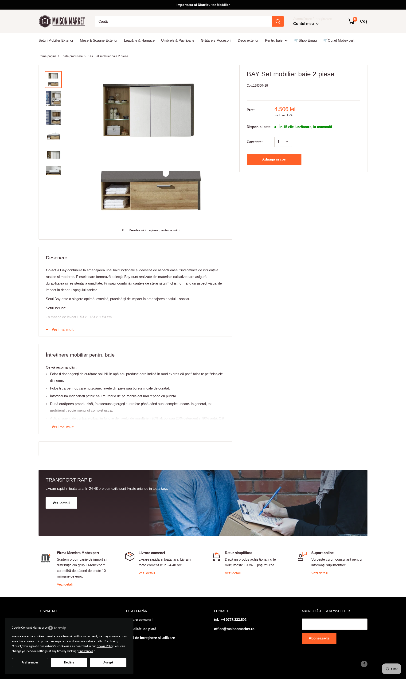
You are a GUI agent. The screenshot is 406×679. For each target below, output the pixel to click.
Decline (69, 662)
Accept (108, 662)
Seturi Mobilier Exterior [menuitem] (56, 40)
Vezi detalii (65, 584)
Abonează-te (319, 638)
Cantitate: (255, 142)
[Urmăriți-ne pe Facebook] (364, 664)
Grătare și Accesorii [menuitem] (216, 40)
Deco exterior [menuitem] (248, 40)
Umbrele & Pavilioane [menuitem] (177, 40)
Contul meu (304, 24)
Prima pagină (47, 56)
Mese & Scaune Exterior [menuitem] (98, 40)
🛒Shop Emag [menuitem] (305, 40)
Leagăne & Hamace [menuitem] (139, 40)
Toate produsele (72, 56)
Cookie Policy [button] (105, 646)
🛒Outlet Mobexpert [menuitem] (338, 40)
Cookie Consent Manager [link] (28, 627)
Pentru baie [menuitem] (273, 40)
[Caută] (278, 21)
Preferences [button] (85, 651)
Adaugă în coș (274, 159)
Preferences (30, 662)
